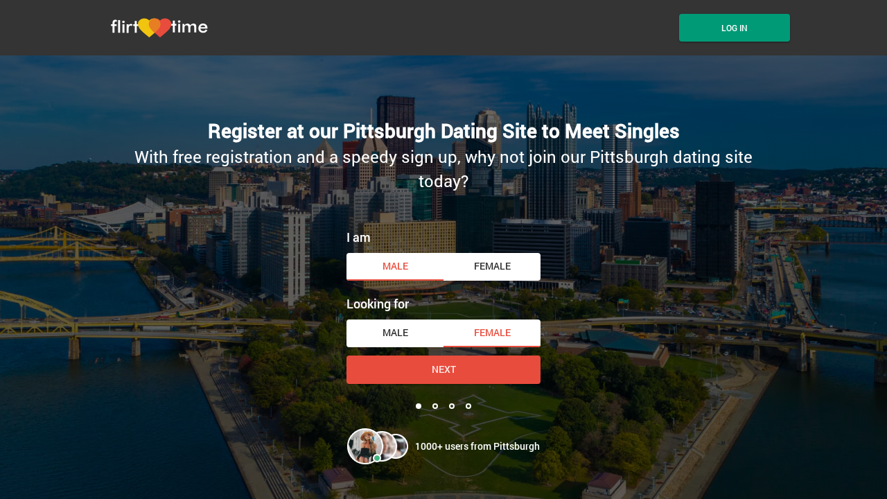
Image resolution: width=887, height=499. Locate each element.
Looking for (377, 303)
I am (358, 237)
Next (444, 369)
